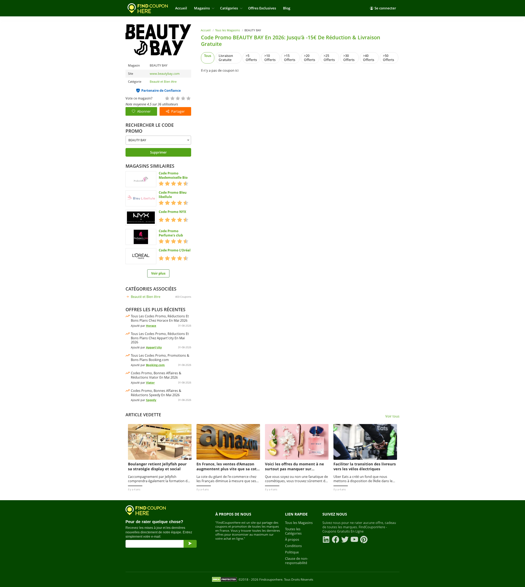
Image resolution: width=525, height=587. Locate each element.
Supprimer (158, 152)
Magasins (202, 8)
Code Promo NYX (172, 212)
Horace (151, 326)
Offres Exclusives (262, 8)
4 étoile (182, 98)
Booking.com (155, 365)
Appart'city (154, 347)
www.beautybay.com (165, 74)
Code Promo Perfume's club (171, 233)
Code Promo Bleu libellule (173, 194)
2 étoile (172, 98)
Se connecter (385, 8)
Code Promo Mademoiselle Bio (173, 175)
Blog (286, 8)
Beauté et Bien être (163, 81)
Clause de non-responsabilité (296, 560)
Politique (292, 552)
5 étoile (188, 98)
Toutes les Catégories (293, 531)
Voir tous (392, 416)
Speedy (151, 400)
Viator (150, 383)
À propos (292, 539)
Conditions (293, 546)
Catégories (229, 8)
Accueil (181, 8)
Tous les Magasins (227, 30)
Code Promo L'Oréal (175, 250)
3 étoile (177, 98)
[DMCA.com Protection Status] (224, 579)
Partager (178, 111)
